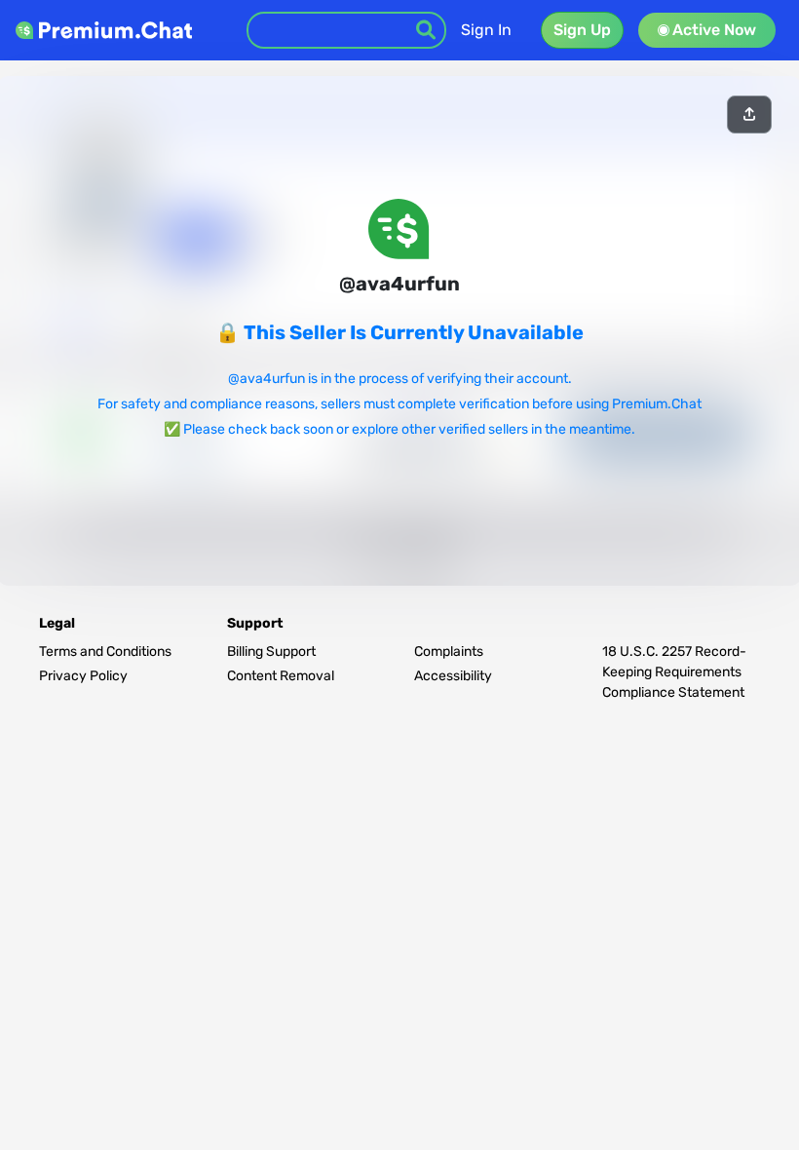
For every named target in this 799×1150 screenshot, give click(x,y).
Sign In (486, 29)
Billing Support (271, 651)
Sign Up (582, 29)
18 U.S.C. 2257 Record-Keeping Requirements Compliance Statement (674, 672)
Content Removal (280, 676)
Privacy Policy (83, 676)
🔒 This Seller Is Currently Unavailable (399, 332)
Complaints (448, 651)
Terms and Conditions (105, 651)
